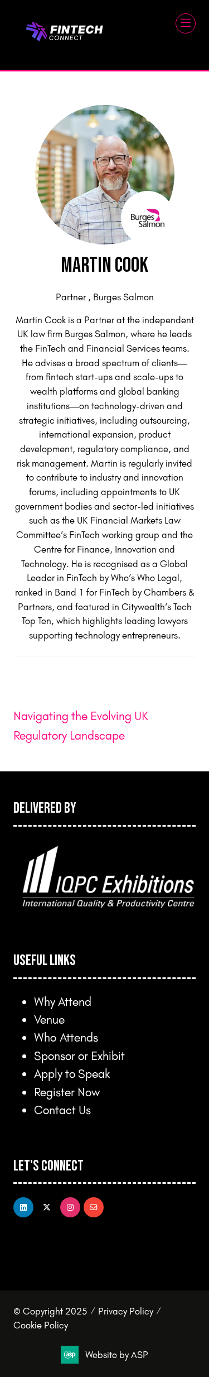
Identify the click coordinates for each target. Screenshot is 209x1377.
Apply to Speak (72, 1073)
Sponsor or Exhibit (79, 1055)
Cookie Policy (40, 1325)
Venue (49, 1018)
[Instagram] (70, 1207)
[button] (186, 23)
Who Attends (66, 1036)
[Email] (94, 1207)
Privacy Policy (125, 1311)
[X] (47, 1207)
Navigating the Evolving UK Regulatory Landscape (80, 725)
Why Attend (62, 1001)
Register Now (67, 1091)
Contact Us (62, 1109)
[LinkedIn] (23, 1207)
